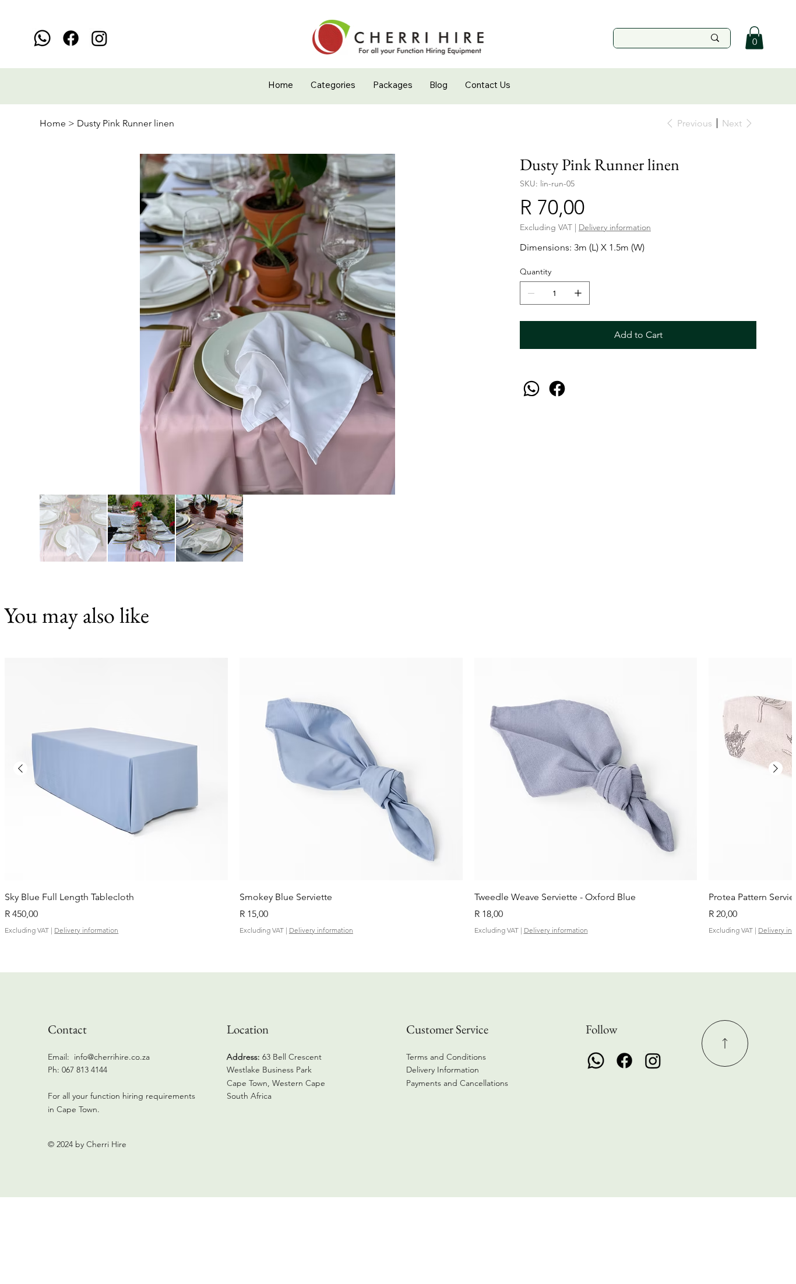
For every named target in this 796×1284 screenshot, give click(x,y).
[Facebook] (71, 38)
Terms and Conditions (446, 1057)
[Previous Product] (20, 768)
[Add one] (578, 293)
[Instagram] (99, 38)
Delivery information (86, 930)
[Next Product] (776, 768)
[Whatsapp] (42, 38)
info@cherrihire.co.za (112, 1057)
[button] (754, 37)
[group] (397, 796)
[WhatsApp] (531, 388)
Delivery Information (442, 1069)
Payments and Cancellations (458, 1083)
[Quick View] (116, 769)
